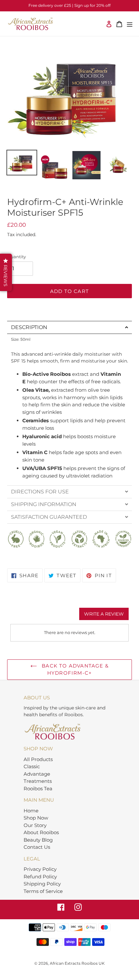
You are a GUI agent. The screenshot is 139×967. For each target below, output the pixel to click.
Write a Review (104, 614)
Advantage (37, 774)
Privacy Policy (40, 869)
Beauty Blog (38, 840)
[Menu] (129, 24)
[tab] (69, 327)
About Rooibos (41, 832)
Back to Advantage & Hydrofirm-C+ (74, 669)
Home (31, 811)
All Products (38, 759)
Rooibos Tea (38, 788)
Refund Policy (40, 876)
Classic (32, 766)
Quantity (16, 256)
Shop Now (36, 818)
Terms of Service (43, 891)
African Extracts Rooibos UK (77, 963)
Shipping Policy (42, 884)
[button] (6, 272)
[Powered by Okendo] (26, 616)
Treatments (38, 781)
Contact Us (37, 847)
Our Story (35, 825)
